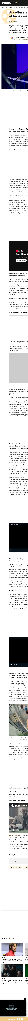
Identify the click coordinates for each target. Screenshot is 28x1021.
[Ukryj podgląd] (25, 999)
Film (6, 7)
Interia (2, 7)
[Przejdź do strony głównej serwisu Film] (14, 3)
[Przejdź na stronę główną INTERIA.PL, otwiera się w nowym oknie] (6, 3)
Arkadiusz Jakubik (15, 835)
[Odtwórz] (11, 550)
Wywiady (10, 7)
